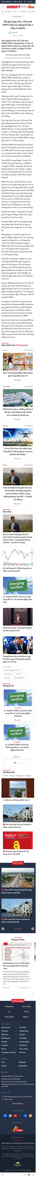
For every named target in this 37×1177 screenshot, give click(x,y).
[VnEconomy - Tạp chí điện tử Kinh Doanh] (17, 998)
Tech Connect (9, 1015)
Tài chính (22, 11)
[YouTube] (15, 1113)
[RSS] (30, 1113)
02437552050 (8, 1097)
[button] (31, 761)
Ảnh (2, 1060)
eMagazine (28, 775)
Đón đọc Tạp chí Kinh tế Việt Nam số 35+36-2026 (16, 852)
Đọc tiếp (7, 512)
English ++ (26, 1015)
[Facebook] (5, 1113)
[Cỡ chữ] (24, 1175)
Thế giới (5, 465)
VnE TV (30, 1)
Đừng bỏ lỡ (8, 686)
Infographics (20, 775)
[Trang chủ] (2, 12)
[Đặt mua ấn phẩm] (30, 6)
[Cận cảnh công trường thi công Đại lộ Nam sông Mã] (17, 877)
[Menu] (2, 1175)
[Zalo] (25, 1113)
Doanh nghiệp (6, 386)
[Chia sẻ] (33, 1175)
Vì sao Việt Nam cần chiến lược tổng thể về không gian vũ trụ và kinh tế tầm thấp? (17, 451)
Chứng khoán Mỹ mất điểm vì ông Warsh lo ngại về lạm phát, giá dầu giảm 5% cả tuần (17, 659)
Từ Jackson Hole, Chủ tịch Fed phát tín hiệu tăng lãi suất (17, 629)
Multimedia (9, 772)
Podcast (11, 775)
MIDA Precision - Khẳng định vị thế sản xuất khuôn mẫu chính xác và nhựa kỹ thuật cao (18, 412)
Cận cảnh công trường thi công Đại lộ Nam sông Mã (16, 890)
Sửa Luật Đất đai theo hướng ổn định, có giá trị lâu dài (17, 825)
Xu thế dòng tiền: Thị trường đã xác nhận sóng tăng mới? (17, 569)
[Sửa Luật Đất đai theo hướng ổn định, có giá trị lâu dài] (16, 907)
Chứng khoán (6, 1)
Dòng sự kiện (17, 938)
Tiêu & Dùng (17, 1)
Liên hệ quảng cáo (17, 1101)
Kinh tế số (31, 11)
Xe (25, 1)
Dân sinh (5, 350)
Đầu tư (15, 11)
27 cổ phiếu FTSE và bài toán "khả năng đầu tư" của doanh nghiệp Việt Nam (17, 599)
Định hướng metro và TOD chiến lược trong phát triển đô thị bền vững (16, 963)
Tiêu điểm (8, 11)
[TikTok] (20, 1113)
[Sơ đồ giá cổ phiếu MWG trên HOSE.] (17, 55)
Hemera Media (26, 1168)
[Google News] (29, 1175)
